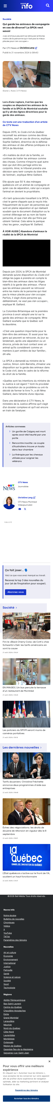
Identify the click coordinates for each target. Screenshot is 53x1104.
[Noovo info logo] (26, 6)
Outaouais (8, 1042)
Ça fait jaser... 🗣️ (16, 570)
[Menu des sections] (5, 6)
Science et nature (12, 977)
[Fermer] (49, 1061)
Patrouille (8, 970)
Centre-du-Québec (13, 1007)
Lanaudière (9, 1021)
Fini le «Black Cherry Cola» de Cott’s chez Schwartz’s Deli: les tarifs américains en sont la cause (26, 645)
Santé (6, 973)
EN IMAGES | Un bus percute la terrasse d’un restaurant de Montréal (24, 689)
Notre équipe (10, 915)
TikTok (7, 936)
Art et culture (10, 952)
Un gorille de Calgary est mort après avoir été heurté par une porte (29, 435)
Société (7, 19)
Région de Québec (12, 1046)
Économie (8, 956)
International (9, 963)
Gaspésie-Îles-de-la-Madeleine (18, 1049)
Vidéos (7, 926)
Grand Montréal (11, 1017)
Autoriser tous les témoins (26, 1098)
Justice (7, 966)
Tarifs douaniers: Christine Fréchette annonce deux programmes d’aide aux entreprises (24, 785)
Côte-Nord (9, 1031)
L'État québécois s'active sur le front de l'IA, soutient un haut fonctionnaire (26, 875)
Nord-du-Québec (12, 1028)
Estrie (6, 1014)
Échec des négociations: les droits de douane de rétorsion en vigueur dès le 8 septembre (24, 831)
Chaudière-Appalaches (15, 1010)
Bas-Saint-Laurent (12, 1003)
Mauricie (8, 1024)
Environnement (11, 959)
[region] (26, 1080)
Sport (6, 984)
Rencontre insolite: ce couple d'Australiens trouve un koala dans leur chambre (28, 446)
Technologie (9, 987)
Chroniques (9, 922)
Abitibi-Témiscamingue (14, 1000)
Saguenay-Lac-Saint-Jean (16, 1053)
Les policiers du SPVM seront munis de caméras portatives (24, 732)
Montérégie (9, 1038)
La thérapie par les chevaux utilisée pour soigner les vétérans (27, 458)
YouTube (8, 933)
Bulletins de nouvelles (14, 919)
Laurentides (9, 1035)
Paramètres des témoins (15, 940)
